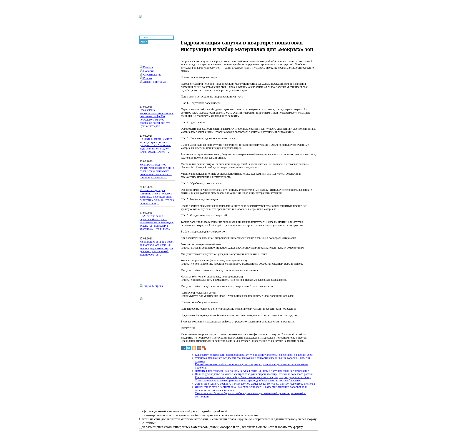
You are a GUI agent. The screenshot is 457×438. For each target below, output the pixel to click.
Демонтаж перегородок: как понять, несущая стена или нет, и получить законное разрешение (252, 370)
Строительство (151, 74)
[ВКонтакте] (183, 348)
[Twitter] (189, 348)
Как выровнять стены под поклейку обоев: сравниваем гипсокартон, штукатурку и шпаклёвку (253, 377)
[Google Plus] (204, 348)
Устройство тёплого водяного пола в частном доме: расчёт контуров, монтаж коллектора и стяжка (255, 383)
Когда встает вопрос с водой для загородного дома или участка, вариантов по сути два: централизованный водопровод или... (157, 248)
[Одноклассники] (194, 348)
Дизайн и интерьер (154, 81)
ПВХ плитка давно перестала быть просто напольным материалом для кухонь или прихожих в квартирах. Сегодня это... (157, 222)
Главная (147, 67)
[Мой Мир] (199, 348)
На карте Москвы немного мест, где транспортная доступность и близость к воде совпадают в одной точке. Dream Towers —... (156, 145)
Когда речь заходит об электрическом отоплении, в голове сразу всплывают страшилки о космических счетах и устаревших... (157, 171)
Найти (143, 41)
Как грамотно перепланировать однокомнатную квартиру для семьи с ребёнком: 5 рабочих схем (254, 354)
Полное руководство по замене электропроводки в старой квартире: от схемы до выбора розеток (254, 374)
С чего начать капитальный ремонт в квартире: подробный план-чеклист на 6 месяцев (248, 380)
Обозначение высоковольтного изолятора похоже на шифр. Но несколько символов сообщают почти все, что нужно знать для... (157, 117)
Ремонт (147, 78)
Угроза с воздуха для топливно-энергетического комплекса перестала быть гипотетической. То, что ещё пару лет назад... (157, 197)
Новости (148, 70)
